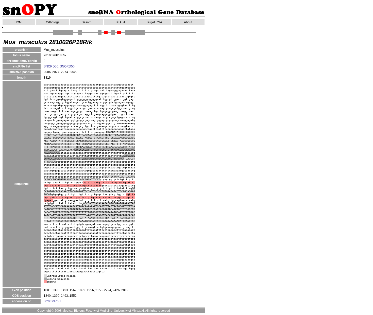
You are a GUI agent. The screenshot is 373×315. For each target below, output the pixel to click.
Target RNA (154, 22)
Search (87, 22)
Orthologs (52, 22)
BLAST (120, 22)
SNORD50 (51, 66)
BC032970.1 (52, 301)
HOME (19, 22)
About (188, 22)
